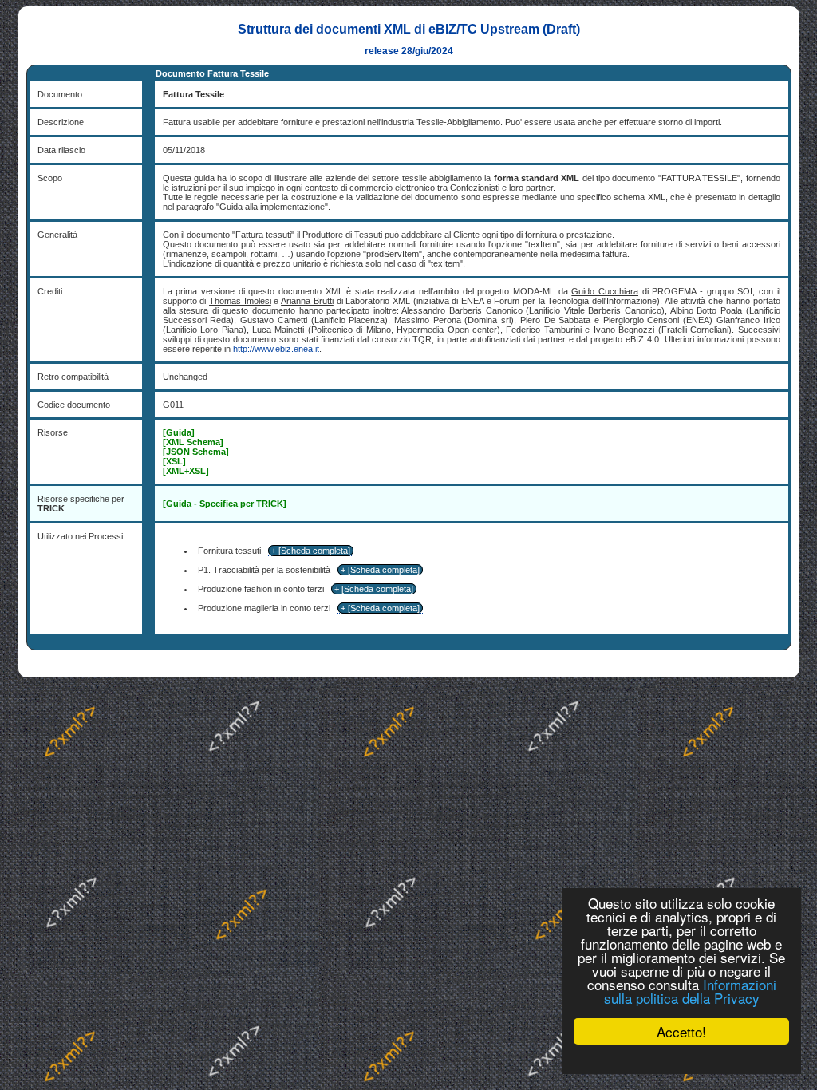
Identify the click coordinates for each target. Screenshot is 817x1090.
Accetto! (681, 1031)
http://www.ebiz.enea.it (276, 348)
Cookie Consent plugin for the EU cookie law (681, 1059)
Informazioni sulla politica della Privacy (690, 991)
